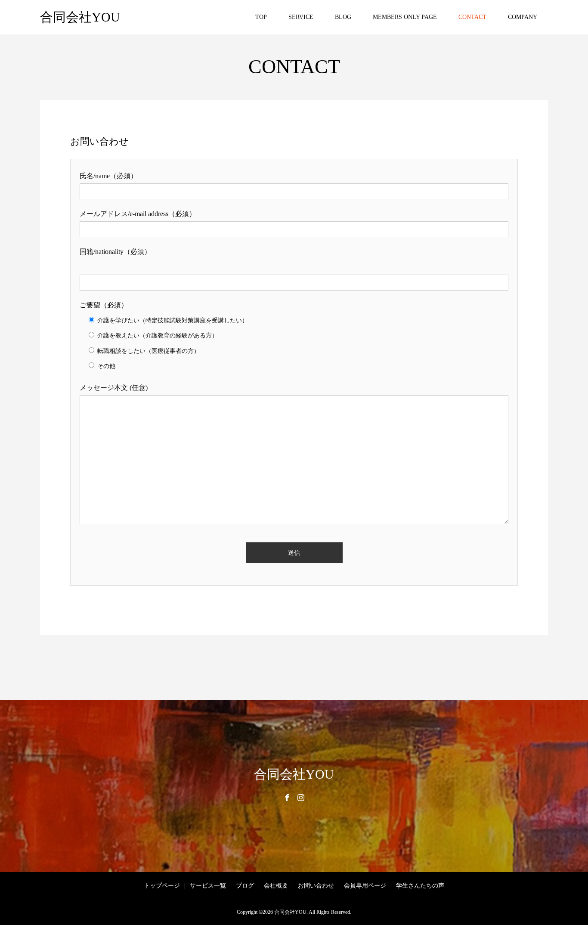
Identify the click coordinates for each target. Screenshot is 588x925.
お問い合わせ (316, 885)
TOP (261, 17)
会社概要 (276, 885)
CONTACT (472, 17)
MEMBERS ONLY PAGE (405, 17)
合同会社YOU (80, 17)
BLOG (343, 17)
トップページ (162, 885)
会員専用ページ (365, 885)
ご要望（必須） (104, 305)
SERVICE (300, 17)
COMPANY (522, 17)
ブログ (245, 885)
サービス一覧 (208, 885)
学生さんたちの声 (420, 885)
